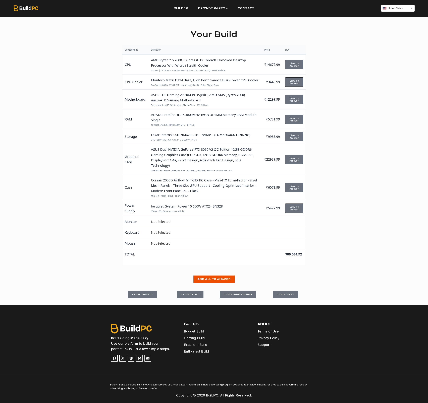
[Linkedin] (131, 358)
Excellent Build (195, 345)
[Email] (147, 358)
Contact (246, 8)
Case (128, 187)
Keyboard (132, 232)
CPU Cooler (133, 82)
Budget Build (194, 331)
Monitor (131, 221)
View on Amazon (294, 65)
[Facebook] (114, 358)
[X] (122, 358)
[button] (214, 279)
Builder (181, 8)
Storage (131, 136)
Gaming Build (194, 338)
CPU (128, 64)
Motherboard (135, 99)
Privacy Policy (268, 338)
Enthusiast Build (196, 351)
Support (264, 345)
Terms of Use (268, 331)
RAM (128, 119)
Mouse (130, 243)
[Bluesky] (139, 358)
